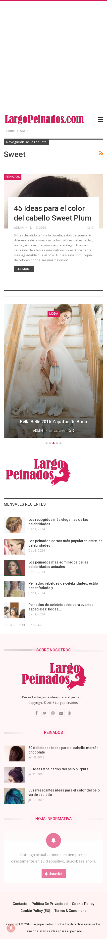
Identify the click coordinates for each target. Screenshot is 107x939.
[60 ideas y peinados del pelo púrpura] (14, 775)
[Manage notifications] (11, 928)
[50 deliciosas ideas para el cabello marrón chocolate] (14, 753)
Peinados (12, 177)
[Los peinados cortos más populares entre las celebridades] (14, 547)
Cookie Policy (83, 904)
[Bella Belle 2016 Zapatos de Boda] (53, 371)
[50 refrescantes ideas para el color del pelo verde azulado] (14, 796)
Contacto (20, 904)
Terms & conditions (70, 911)
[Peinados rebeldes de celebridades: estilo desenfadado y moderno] (14, 589)
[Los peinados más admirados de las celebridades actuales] (14, 568)
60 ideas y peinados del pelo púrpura (58, 769)
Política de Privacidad (50, 904)
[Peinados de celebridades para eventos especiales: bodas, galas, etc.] (14, 610)
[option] (53, 372)
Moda (53, 313)
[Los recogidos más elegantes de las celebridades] (14, 525)
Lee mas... (24, 269)
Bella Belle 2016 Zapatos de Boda (53, 421)
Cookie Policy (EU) (35, 911)
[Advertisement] (53, 56)
